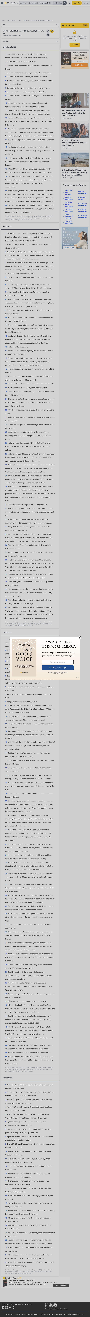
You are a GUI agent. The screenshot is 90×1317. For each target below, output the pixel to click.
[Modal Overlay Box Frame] (45, 658)
